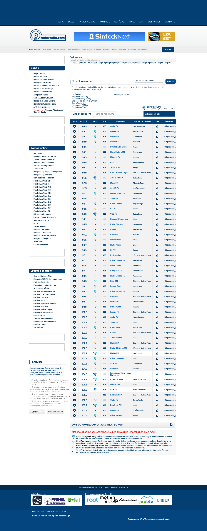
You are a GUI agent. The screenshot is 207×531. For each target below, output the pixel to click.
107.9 (84, 415)
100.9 (84, 327)
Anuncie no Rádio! (41, 288)
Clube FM (114, 126)
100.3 (84, 312)
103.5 (84, 363)
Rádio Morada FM (117, 276)
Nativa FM (114, 137)
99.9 (84, 307)
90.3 (84, 157)
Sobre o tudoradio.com (43, 319)
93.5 (84, 198)
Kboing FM (114, 312)
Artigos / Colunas (40, 95)
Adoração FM (116, 338)
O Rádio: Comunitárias (43, 313)
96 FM (112, 250)
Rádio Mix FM (116, 415)
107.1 (84, 405)
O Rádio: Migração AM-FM (44, 303)
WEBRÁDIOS (154, 21)
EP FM (113, 229)
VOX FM (113, 364)
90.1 (84, 147)
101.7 (84, 332)
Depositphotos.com (153, 519)
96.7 (84, 245)
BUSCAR (168, 49)
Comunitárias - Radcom (43, 178)
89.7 (84, 136)
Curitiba (97, 50)
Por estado (38, 154)
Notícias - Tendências (42, 92)
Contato (166, 519)
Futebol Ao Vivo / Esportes (44, 157)
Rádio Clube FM (117, 358)
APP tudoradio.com (41, 107)
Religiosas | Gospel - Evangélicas (47, 172)
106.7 (84, 395)
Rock (35, 223)
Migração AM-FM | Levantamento (47, 279)
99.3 (84, 291)
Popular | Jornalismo (42, 232)
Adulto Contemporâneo (43, 166)
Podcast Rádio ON (41, 282)
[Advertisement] (123, 71)
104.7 (84, 369)
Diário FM (114, 302)
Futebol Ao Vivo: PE (41, 211)
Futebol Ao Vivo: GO (42, 202)
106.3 (84, 384)
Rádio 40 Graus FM (118, 348)
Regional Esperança (119, 219)
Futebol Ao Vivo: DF (41, 208)
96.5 (84, 240)
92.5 (84, 188)
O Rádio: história (40, 306)
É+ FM (113, 333)
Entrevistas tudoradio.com (44, 285)
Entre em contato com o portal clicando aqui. (51, 516)
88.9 (84, 126)
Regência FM (116, 405)
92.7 (84, 193)
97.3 (84, 260)
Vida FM (113, 214)
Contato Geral (39, 325)
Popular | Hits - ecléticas (43, 163)
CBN (112, 162)
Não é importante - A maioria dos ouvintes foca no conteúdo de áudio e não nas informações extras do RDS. (49, 403)
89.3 (84, 131)
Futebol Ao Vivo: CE (42, 205)
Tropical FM (115, 167)
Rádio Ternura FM (117, 291)
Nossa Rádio (115, 240)
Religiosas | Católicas (42, 175)
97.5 (84, 265)
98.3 (84, 281)
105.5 (84, 379)
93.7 (84, 203)
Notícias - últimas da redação (46, 86)
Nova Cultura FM (117, 152)
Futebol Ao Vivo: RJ (41, 184)
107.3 (84, 410)
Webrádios (38, 242)
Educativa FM (116, 395)
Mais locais (142, 50)
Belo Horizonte (74, 50)
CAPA (60, 21)
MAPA (132, 21)
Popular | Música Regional (44, 235)
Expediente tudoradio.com (44, 322)
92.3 (84, 183)
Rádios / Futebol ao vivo (43, 80)
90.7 (84, 167)
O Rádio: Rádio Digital (42, 310)
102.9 (84, 353)
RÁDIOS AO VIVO (87, 21)
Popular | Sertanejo (41, 229)
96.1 (84, 234)
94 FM (112, 209)
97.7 (84, 271)
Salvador (122, 50)
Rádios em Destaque (42, 214)
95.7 (84, 229)
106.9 (84, 400)
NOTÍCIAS (119, 21)
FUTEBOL (105, 21)
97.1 (84, 255)
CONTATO (170, 21)
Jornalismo (38, 169)
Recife (114, 50)
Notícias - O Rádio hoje (43, 89)
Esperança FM (116, 379)
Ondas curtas (39, 316)
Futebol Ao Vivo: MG (42, 187)
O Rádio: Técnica (40, 297)
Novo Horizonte (93, 60)
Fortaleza (132, 50)
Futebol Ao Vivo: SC (42, 199)
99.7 (84, 301)
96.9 (84, 250)
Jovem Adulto (39, 226)
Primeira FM (115, 307)
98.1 (84, 276)
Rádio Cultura (116, 266)
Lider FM (114, 281)
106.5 (84, 389)
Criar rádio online (40, 245)
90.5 (84, 162)
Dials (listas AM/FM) (42, 83)
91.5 (84, 178)
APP (141, 21)
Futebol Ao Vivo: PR (42, 193)
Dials (81, 60)
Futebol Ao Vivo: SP (41, 181)
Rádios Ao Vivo (40, 77)
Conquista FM (116, 271)
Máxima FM (115, 157)
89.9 (84, 142)
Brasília (106, 50)
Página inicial (39, 74)
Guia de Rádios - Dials (42, 276)
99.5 (84, 296)
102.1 (84, 343)
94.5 (84, 209)
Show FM (114, 198)
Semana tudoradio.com (43, 98)
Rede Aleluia (115, 255)
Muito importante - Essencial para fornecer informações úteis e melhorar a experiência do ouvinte (49, 382)
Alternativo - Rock (41, 220)
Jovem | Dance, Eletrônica (44, 217)
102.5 (84, 348)
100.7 (84, 322)
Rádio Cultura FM (117, 260)
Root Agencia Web (136, 519)
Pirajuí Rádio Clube (118, 147)
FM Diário (114, 142)
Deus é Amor (116, 286)
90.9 (84, 172)
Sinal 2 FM (114, 188)
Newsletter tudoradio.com (44, 104)
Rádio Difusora (116, 224)
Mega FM (114, 183)
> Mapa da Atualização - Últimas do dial (48, 111)
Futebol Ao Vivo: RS (42, 190)
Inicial (73, 60)
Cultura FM (115, 327)
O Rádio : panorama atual (44, 294)
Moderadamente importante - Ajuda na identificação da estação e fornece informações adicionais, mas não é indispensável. (49, 389)
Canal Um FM (116, 204)
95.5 (84, 224)
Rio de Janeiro (59, 50)
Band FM (114, 235)
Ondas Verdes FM (117, 193)
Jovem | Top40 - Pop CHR (44, 160)
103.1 (84, 358)
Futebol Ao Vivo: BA (42, 196)
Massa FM (114, 131)
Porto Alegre (87, 50)
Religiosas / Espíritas (42, 239)
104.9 (84, 374)
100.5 (84, 317)
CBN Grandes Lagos (119, 173)
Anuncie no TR (39, 328)
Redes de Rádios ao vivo (44, 101)
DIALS (71, 21)
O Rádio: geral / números (44, 291)
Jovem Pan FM (116, 178)
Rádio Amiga (115, 245)
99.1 (84, 286)
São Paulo (47, 50)
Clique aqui (169, 126)
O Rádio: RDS (39, 300)
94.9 (84, 214)
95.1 (84, 219)
